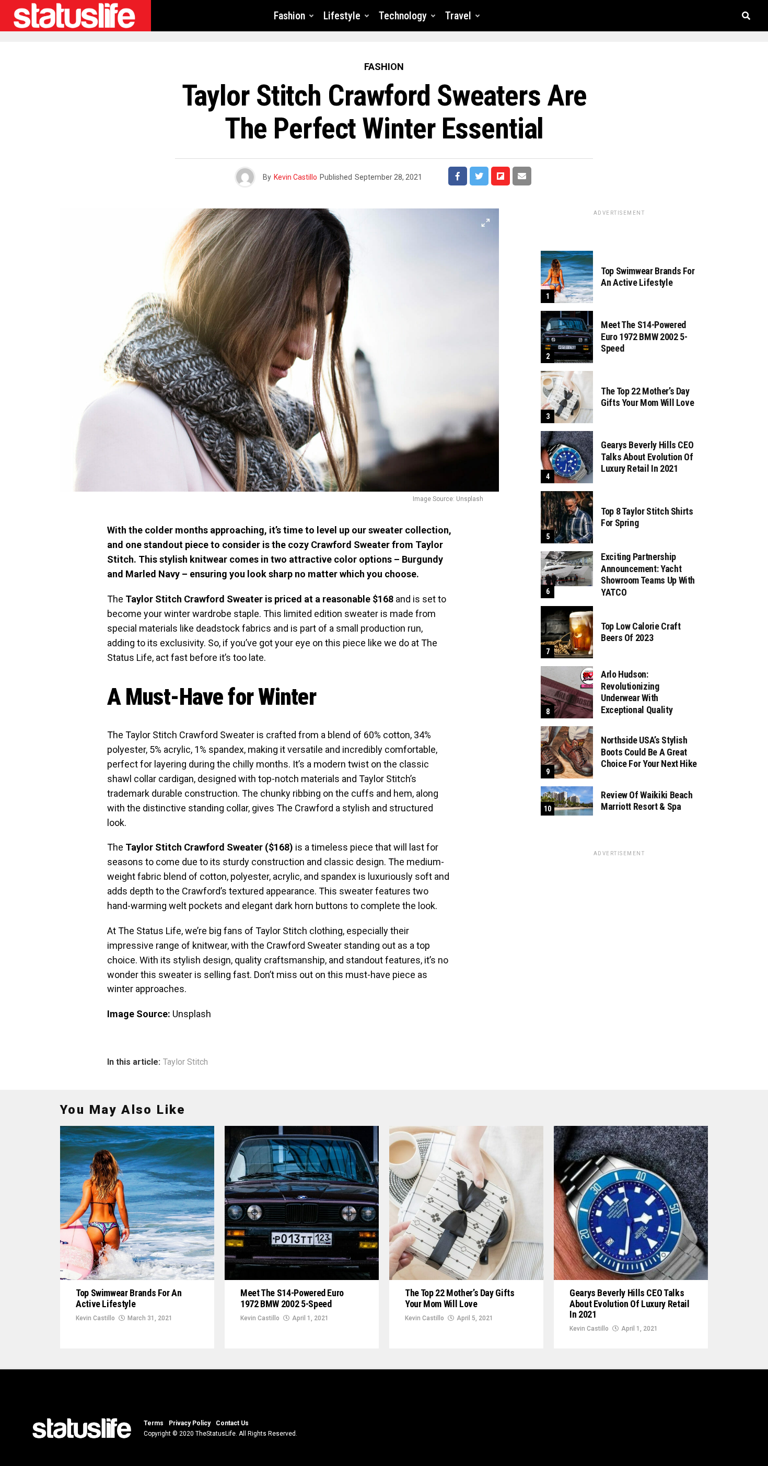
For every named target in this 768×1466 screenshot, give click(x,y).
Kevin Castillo (295, 177)
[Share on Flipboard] (500, 176)
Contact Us (232, 1423)
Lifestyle (341, 15)
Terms (154, 1423)
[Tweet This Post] (479, 176)
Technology (403, 15)
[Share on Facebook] (457, 176)
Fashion (289, 15)
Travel (458, 15)
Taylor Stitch (185, 1062)
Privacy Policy (190, 1423)
